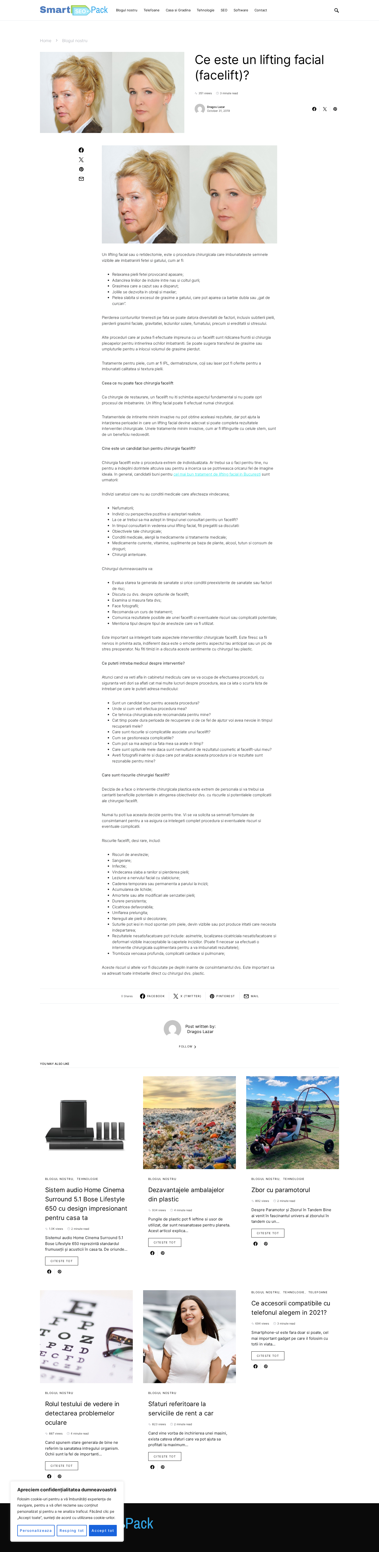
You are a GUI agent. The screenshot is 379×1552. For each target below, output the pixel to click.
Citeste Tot (62, 1261)
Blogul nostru (74, 40)
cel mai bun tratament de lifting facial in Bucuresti (217, 474)
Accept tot (103, 1530)
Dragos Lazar (216, 107)
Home (45, 40)
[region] (67, 1511)
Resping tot (72, 1530)
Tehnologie (87, 1179)
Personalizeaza (36, 1530)
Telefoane (318, 1292)
